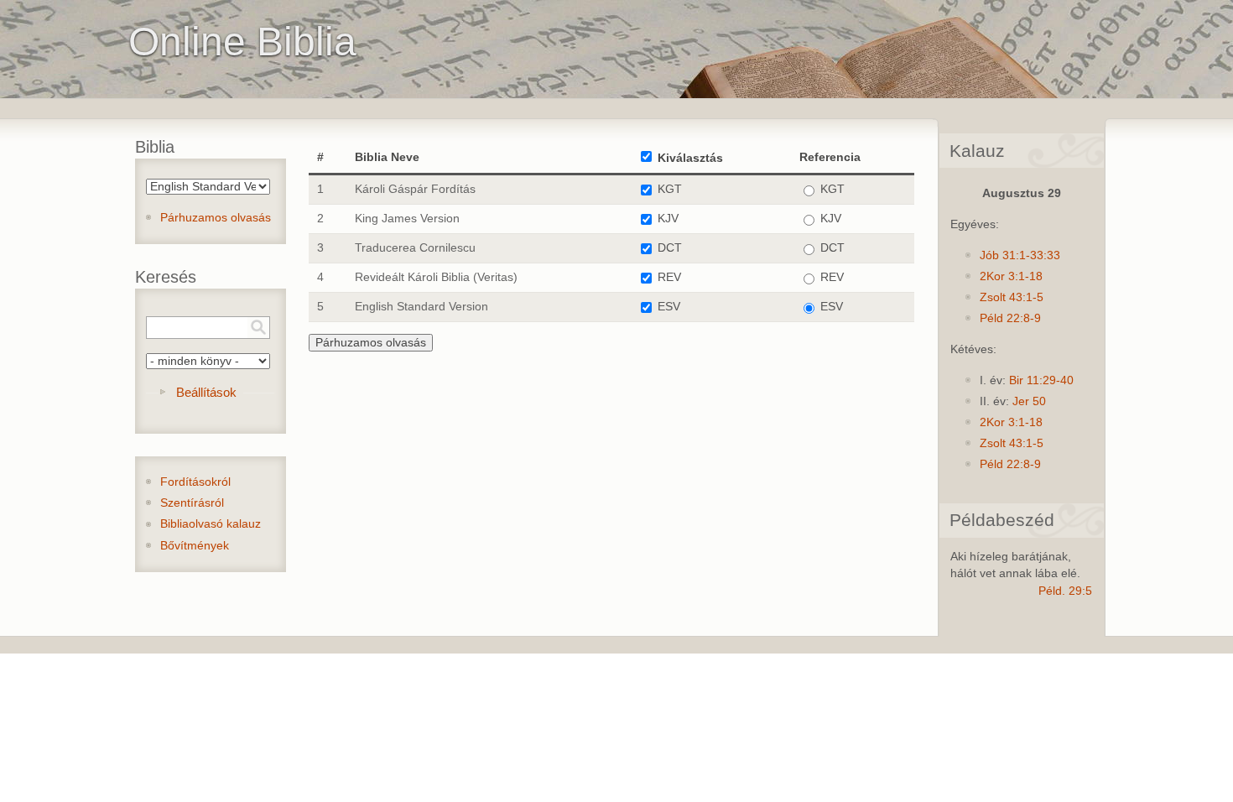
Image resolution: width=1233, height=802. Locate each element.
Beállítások (206, 392)
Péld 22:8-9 (1010, 318)
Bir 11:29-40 (1041, 380)
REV (669, 277)
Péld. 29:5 (1065, 591)
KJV (668, 218)
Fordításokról (195, 482)
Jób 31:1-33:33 (1020, 255)
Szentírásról (192, 503)
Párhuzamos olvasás (215, 217)
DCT (670, 248)
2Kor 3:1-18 (1011, 276)
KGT (670, 189)
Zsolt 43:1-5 (1011, 297)
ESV (669, 306)
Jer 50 (1029, 401)
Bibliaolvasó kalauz (210, 524)
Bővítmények (194, 545)
